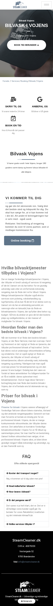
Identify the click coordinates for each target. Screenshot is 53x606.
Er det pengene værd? (20, 500)
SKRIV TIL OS (13, 106)
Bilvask (32, 81)
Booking (24, 81)
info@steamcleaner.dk (29, 562)
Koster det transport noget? (23, 473)
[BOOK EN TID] (13, 118)
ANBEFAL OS (40, 106)
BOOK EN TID (13, 125)
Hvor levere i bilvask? (19, 491)
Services (15, 81)
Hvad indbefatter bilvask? (22, 486)
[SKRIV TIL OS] (13, 99)
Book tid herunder (25, 45)
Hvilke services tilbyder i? (22, 524)
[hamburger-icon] (46, 4)
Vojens (40, 81)
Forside (6, 81)
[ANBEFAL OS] (40, 99)
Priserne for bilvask (10, 407)
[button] (26, 473)
